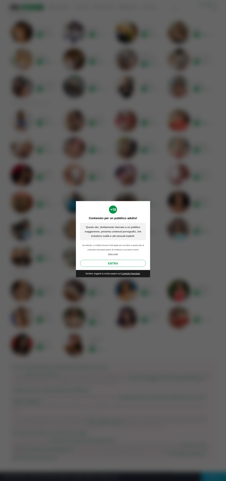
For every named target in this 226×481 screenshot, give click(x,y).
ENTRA (113, 263)
